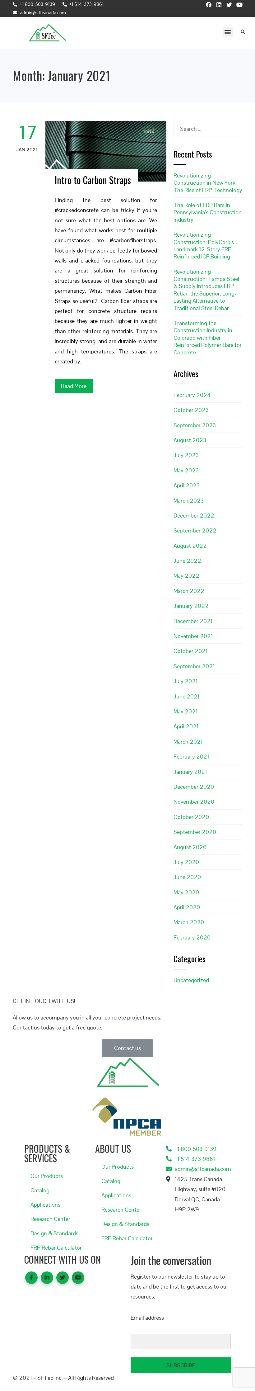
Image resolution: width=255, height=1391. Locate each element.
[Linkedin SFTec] (219, 4)
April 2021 (186, 726)
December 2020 (194, 786)
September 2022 (195, 530)
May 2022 (186, 575)
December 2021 (193, 621)
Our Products (46, 1176)
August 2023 (190, 440)
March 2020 (189, 922)
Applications (45, 1204)
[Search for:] (208, 125)
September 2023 (195, 425)
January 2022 (191, 605)
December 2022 (194, 515)
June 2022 (187, 560)
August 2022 (190, 545)
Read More (73, 386)
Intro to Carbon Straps (93, 180)
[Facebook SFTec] (208, 4)
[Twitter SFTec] (229, 4)
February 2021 (191, 756)
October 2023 (191, 410)
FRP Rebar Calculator (56, 1247)
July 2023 (186, 455)
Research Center (50, 1219)
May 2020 (186, 892)
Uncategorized (191, 980)
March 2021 (188, 741)
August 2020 (190, 847)
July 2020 (186, 862)
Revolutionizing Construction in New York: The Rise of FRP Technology (208, 183)
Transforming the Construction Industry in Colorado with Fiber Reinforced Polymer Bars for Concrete (208, 337)
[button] (228, 32)
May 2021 (186, 711)
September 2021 (194, 666)
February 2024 (192, 395)
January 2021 (190, 771)
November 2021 (193, 636)
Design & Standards (54, 1233)
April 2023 (187, 485)
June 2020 (187, 877)
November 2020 (194, 801)
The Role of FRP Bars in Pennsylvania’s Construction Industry (208, 212)
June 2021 (187, 696)
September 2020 (195, 831)
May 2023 (186, 470)
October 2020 (191, 817)
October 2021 (191, 651)
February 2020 (192, 937)
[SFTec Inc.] (47, 32)
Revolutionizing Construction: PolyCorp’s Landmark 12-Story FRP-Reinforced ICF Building (204, 245)
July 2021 (186, 681)
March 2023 (189, 500)
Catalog (39, 1190)
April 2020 (187, 907)
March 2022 (189, 590)
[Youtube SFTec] (239, 4)
